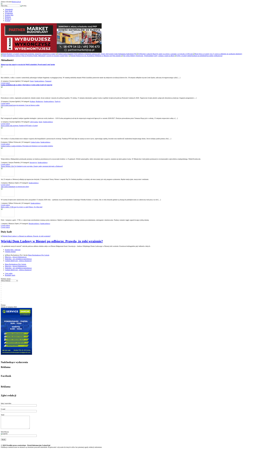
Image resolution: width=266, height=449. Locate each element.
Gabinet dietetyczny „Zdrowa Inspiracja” (18, 261)
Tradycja (57, 101)
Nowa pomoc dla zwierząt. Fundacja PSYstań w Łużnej (19, 125)
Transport (48, 81)
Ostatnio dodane (10, 251)
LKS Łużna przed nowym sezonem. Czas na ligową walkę (20, 105)
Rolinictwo (39, 101)
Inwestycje (33, 162)
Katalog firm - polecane (12, 250)
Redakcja (8, 19)
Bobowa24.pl (16, 2)
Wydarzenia (9, 13)
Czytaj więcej (5, 83)
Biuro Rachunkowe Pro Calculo (38, 255)
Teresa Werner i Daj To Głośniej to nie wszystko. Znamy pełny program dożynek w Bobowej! (32, 166)
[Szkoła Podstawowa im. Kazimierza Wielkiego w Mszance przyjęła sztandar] (95, 56)
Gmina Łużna (35, 142)
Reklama (8, 17)
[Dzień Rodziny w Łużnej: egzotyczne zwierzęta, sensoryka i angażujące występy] (28, 54)
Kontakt (7, 20)
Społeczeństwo (39, 81)
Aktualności (9, 9)
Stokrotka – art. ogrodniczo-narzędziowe (18, 259)
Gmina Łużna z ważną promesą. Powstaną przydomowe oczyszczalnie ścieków (27, 146)
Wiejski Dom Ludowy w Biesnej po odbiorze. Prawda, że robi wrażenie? (52, 241)
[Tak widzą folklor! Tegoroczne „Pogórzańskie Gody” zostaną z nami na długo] (148, 56)
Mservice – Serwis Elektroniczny (16, 257)
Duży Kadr (8, 11)
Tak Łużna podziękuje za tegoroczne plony (15, 186)
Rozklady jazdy (10, 275)
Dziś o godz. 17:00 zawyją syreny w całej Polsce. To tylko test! (21, 207)
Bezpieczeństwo (34, 223)
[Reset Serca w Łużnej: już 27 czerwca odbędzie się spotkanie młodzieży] (217, 54)
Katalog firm (9, 15)
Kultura (32, 101)
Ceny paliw (9, 273)
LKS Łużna (34, 122)
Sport (32, 81)
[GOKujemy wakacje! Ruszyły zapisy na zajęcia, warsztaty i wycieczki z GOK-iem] (165, 54)
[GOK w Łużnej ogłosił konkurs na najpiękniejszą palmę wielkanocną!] (198, 56)
